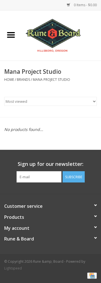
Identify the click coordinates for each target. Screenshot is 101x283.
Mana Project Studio (51, 79)
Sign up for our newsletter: (50, 164)
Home (9, 79)
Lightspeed (13, 268)
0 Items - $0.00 (85, 5)
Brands (23, 79)
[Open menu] (11, 34)
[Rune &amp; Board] (61, 35)
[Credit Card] (91, 275)
